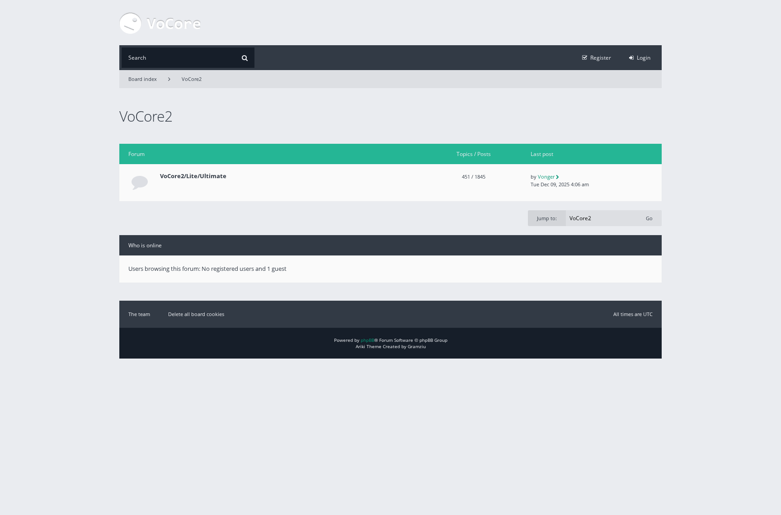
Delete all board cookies (196, 314)
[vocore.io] (160, 22)
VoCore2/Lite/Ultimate (193, 176)
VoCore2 (192, 79)
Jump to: (547, 218)
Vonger (546, 176)
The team (139, 314)
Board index (142, 79)
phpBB (367, 340)
